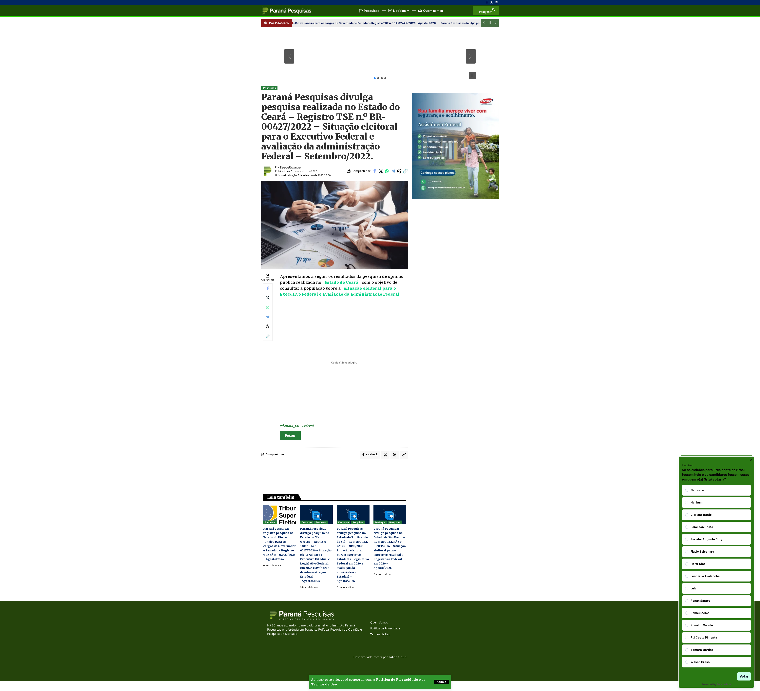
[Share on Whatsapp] (387, 171)
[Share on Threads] (399, 171)
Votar (744, 676)
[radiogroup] (716, 576)
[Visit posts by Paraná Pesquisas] (267, 171)
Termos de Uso (324, 684)
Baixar (290, 435)
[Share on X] (381, 171)
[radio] (686, 490)
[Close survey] (751, 460)
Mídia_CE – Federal (299, 426)
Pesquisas (269, 88)
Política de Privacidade (397, 679)
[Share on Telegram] (393, 171)
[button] (441, 682)
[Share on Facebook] (374, 171)
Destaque (307, 522)
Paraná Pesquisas (290, 167)
